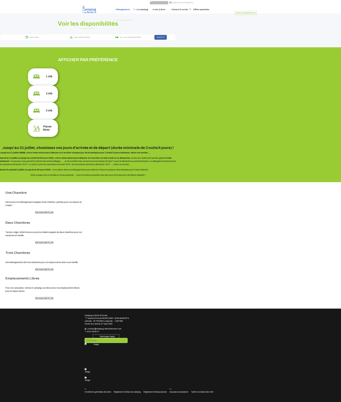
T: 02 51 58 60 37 (92, 332)
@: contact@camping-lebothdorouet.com (103, 329)
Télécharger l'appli (107, 337)
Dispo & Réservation (245, 13)
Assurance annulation (178, 392)
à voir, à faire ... (160, 9)
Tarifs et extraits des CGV (202, 392)
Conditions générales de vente (98, 392)
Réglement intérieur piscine (155, 392)
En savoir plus (44, 212)
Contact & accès (180, 9)
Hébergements (123, 9)
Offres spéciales (201, 9)
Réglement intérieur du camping (127, 392)
